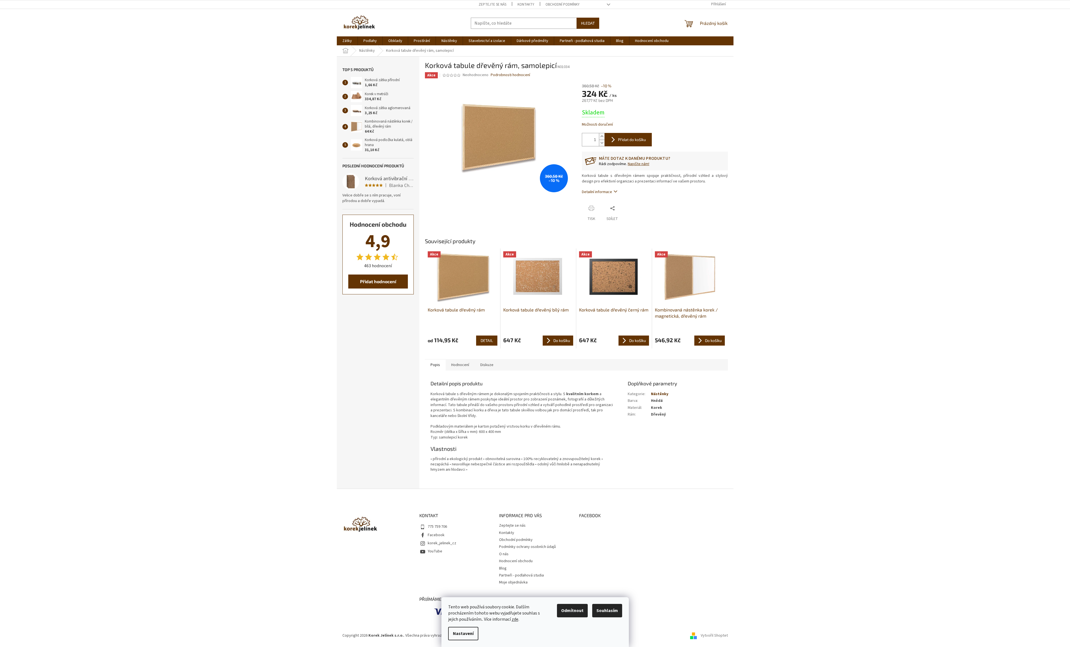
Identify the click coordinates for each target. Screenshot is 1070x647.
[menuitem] (347, 40)
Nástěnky (659, 394)
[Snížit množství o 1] (602, 143)
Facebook (436, 535)
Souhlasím (607, 611)
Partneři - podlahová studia (521, 575)
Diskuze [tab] (486, 365)
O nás (504, 554)
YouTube (435, 551)
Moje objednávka (513, 582)
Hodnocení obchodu (516, 561)
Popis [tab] (435, 365)
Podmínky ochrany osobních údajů (527, 547)
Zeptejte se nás (492, 4)
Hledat (588, 23)
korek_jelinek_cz (442, 543)
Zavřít (628, 208)
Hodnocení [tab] (460, 365)
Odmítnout (572, 611)
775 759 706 (437, 526)
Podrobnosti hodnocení (510, 75)
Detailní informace (597, 192)
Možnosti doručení (597, 124)
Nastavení (463, 633)
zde (515, 619)
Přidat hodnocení (378, 281)
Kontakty (526, 4)
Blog (503, 568)
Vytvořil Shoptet (714, 635)
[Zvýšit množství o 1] (602, 136)
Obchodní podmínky (562, 4)
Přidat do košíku (632, 139)
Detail (487, 340)
